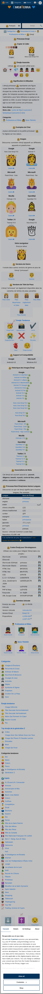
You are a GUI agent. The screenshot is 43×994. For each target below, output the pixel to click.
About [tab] (37, 929)
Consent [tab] (6, 929)
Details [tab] (15, 929)
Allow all (21, 976)
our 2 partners (13, 939)
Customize (20, 982)
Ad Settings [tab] (26, 929)
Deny (21, 988)
